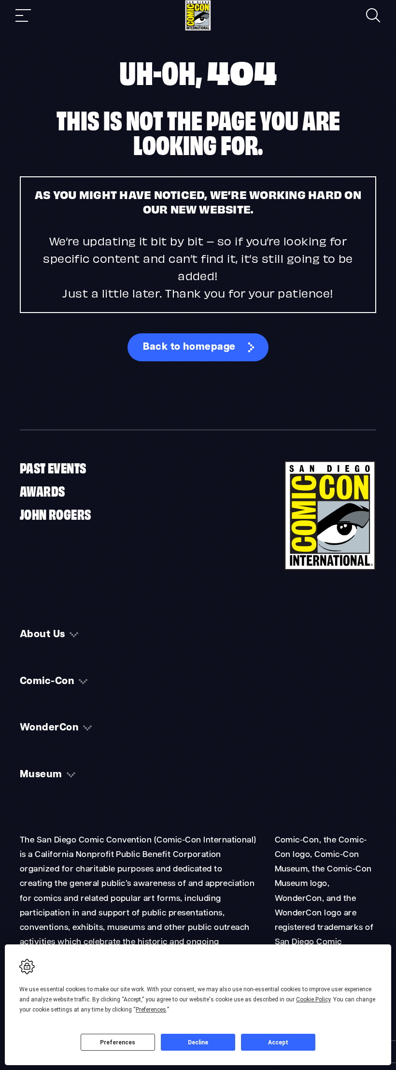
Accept (278, 1042)
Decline (198, 1042)
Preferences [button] (151, 1009)
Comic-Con (47, 681)
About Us (42, 635)
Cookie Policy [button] (313, 999)
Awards (42, 490)
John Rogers (55, 513)
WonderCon (49, 728)
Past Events (53, 467)
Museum (41, 775)
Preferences (117, 1042)
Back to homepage (189, 347)
